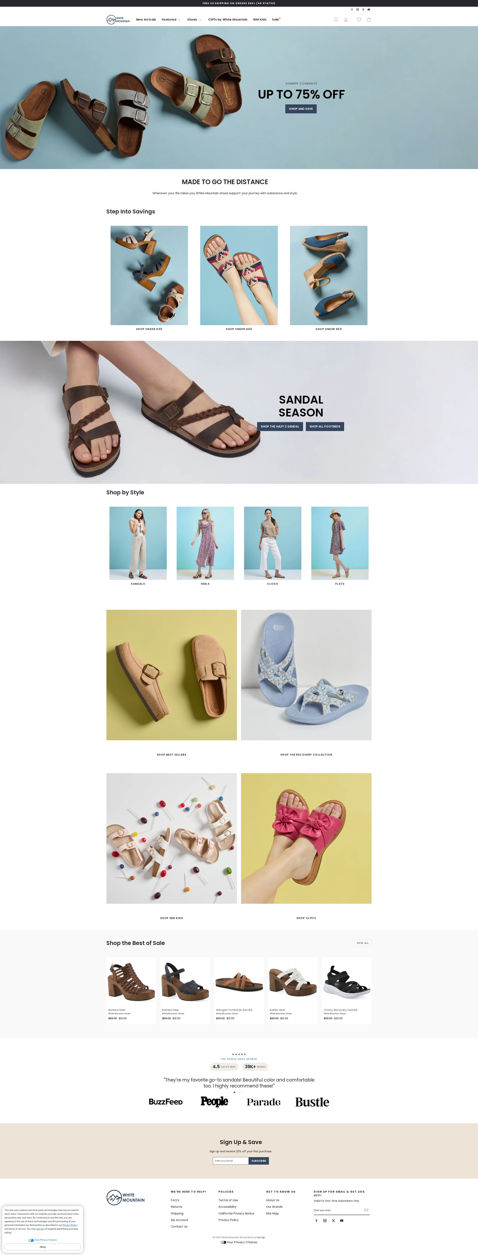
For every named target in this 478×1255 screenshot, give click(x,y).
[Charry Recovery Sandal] (347, 982)
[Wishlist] (357, 20)
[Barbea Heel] (131, 982)
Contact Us (179, 1226)
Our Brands (274, 1207)
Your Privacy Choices (242, 1242)
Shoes (192, 19)
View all (363, 943)
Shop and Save (301, 109)
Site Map (272, 1213)
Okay (43, 1246)
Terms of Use (228, 1200)
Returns (176, 1207)
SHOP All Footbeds (325, 426)
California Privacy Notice (236, 1213)
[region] (239, 3)
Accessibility (227, 1207)
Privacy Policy (70, 1225)
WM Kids (259, 19)
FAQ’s (175, 1200)
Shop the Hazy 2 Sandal (280, 426)
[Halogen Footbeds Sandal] (239, 982)
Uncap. (261, 1237)
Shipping (177, 1213)
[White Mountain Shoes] (118, 19)
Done (366, 1210)
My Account (179, 1220)
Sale (275, 19)
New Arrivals (146, 19)
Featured (169, 19)
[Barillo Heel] (293, 982)
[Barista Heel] (185, 982)
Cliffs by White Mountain (228, 19)
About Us (272, 1200)
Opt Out (40, 1228)
